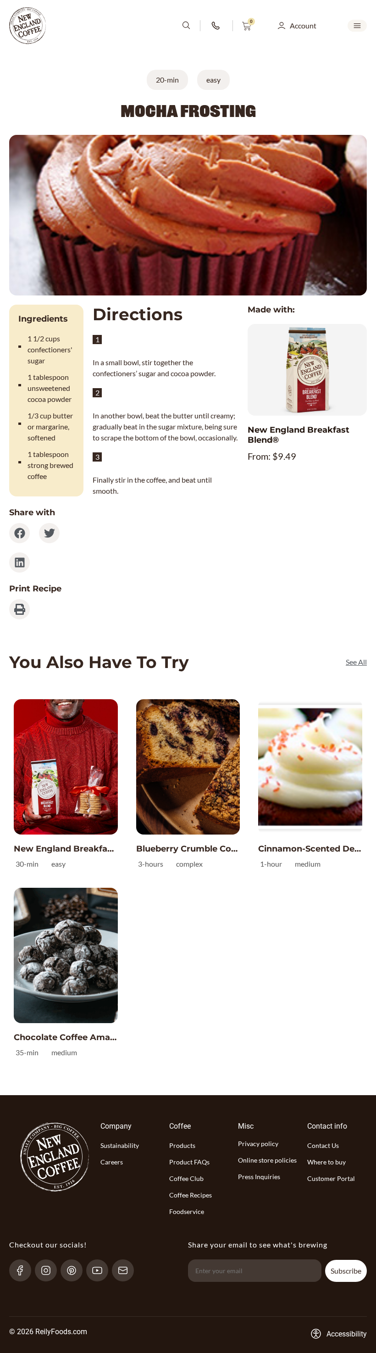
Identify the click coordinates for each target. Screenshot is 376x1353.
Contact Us (323, 1145)
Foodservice (186, 1211)
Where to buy (326, 1162)
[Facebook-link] (24, 1270)
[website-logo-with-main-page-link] (27, 25)
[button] (19, 533)
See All (356, 661)
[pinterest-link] (75, 1270)
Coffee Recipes (190, 1195)
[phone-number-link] (216, 25)
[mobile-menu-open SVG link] (357, 25)
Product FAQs (189, 1162)
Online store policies (267, 1160)
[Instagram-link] (50, 1270)
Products (182, 1145)
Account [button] (303, 25)
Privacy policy (258, 1143)
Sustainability (119, 1145)
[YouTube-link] (101, 1270)
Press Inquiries (259, 1176)
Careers (111, 1162)
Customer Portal (331, 1178)
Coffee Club (186, 1178)
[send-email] (127, 1270)
